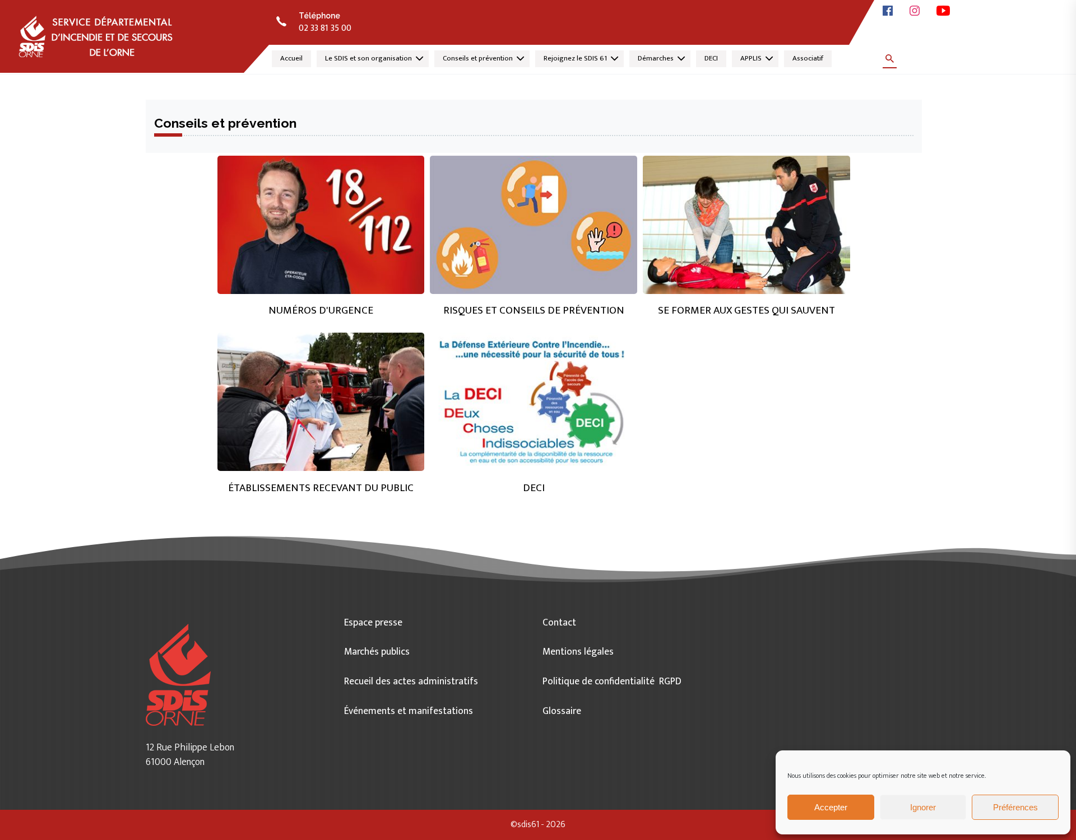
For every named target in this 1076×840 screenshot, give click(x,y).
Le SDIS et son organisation (368, 58)
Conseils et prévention (478, 58)
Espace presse (373, 622)
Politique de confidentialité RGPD (611, 681)
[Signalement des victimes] (983, 11)
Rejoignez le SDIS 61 (575, 58)
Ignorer (923, 807)
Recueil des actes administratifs (411, 681)
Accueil (291, 58)
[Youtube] (943, 11)
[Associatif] (1067, 11)
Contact (559, 622)
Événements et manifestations (408, 711)
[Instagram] (914, 11)
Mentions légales (578, 651)
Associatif (807, 58)
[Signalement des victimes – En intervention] (1000, 11)
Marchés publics (377, 651)
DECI (711, 58)
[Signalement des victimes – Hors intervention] (1017, 11)
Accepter (830, 807)
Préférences (1015, 807)
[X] (966, 11)
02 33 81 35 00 (325, 28)
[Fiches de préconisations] (916, 33)
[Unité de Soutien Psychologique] (1050, 11)
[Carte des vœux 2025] (1034, 11)
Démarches (656, 58)
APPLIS (751, 58)
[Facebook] (887, 11)
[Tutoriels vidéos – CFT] (882, 33)
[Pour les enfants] (899, 33)
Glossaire (561, 711)
